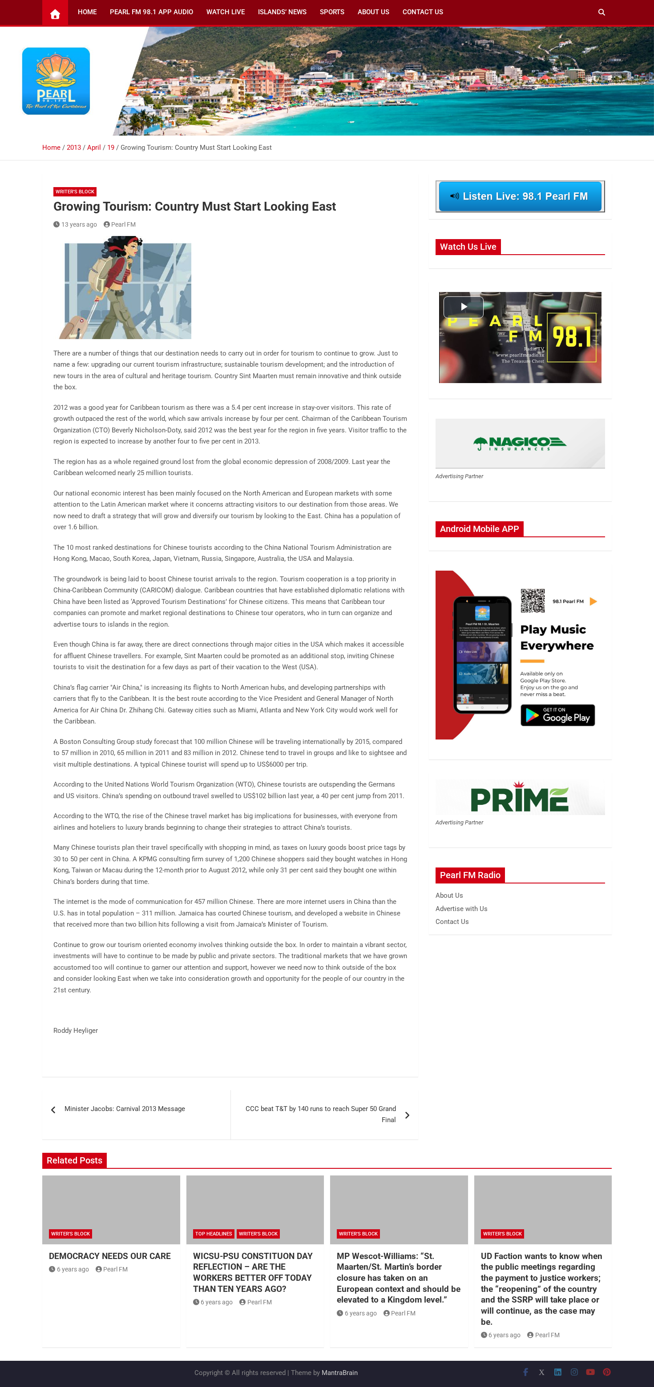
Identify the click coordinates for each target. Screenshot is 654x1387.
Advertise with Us (462, 909)
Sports (332, 12)
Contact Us (423, 12)
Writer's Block (75, 192)
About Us (373, 12)
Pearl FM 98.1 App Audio (151, 12)
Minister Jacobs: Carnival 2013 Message (125, 1109)
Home (87, 12)
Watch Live (225, 12)
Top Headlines (213, 1234)
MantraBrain (340, 1373)
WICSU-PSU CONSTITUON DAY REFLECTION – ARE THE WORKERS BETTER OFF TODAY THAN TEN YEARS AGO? (253, 1272)
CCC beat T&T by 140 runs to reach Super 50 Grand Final (321, 1114)
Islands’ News (282, 12)
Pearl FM (123, 224)
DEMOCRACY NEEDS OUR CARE (110, 1256)
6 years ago (73, 1269)
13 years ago (79, 224)
